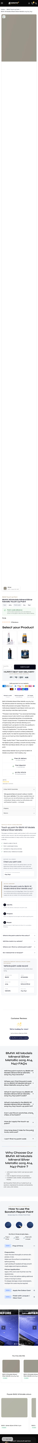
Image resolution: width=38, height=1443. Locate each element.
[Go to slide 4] (19, 1343)
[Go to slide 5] (21, 1343)
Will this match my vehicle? (13, 941)
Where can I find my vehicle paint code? (17, 947)
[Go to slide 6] (23, 1343)
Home (3, 9)
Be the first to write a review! (19, 1038)
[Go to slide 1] (14, 1343)
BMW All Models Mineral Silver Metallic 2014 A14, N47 (10, 1375)
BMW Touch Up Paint (13, 9)
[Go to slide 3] (18, 1343)
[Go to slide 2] (16, 1343)
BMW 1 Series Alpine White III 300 (11, 1425)
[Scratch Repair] (14, 3)
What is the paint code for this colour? (16, 935)
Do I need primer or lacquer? (13, 952)
